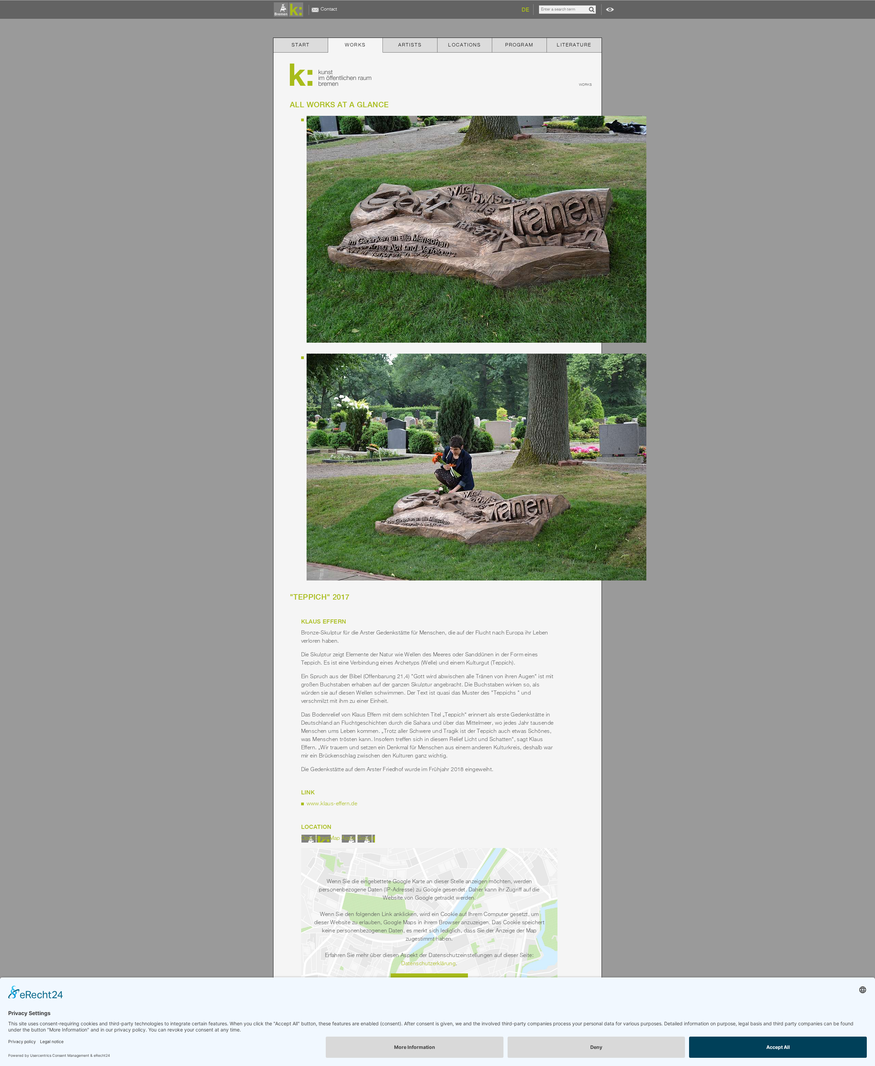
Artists (410, 45)
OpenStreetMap (320, 838)
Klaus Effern (323, 621)
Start (301, 45)
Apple (348, 838)
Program (519, 45)
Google (366, 838)
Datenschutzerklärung (428, 964)
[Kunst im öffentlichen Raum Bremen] (289, 10)
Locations (464, 45)
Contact (329, 9)
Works (355, 45)
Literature (574, 45)
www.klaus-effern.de (332, 804)
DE (525, 9)
